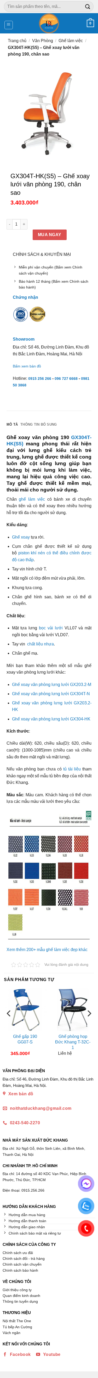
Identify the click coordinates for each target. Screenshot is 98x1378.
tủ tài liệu (72, 769)
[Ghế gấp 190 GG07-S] (25, 1009)
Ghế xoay (21, 537)
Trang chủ (17, 40)
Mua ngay (49, 234)
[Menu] (8, 25)
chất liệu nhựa (40, 644)
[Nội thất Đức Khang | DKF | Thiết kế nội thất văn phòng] (49, 23)
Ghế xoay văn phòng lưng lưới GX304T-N (51, 694)
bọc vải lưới (51, 628)
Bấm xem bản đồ (27, 366)
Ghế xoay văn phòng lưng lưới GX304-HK (51, 719)
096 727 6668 (66, 378)
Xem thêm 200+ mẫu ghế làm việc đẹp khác (47, 949)
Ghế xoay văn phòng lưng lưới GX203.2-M (51, 684)
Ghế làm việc (71, 40)
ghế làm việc (32, 499)
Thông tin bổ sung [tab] (38, 424)
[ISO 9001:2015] (20, 318)
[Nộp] (88, 6)
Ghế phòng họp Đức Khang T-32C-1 (72, 1042)
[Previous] (9, 1024)
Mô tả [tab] (12, 424)
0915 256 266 (39, 378)
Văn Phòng (42, 40)
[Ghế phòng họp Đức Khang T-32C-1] (72, 1009)
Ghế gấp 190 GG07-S (25, 1039)
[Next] (89, 1024)
